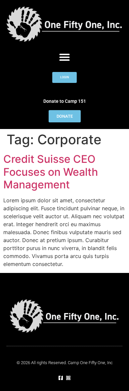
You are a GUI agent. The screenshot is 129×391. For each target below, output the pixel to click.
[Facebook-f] (61, 378)
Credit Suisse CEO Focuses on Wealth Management (50, 172)
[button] (64, 56)
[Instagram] (68, 378)
